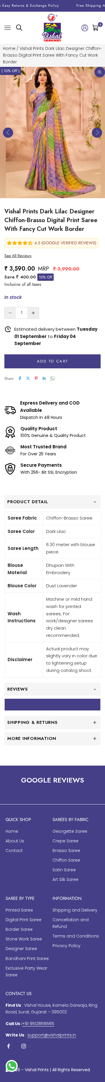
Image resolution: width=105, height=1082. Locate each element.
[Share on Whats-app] (52, 378)
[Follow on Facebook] (8, 1046)
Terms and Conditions (75, 936)
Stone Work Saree (24, 939)
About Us (15, 841)
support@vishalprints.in (51, 1035)
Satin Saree (64, 870)
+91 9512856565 (38, 1024)
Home (9, 48)
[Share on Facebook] (20, 378)
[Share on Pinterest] (36, 378)
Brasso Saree (66, 850)
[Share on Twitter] (28, 378)
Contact (14, 850)
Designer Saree (21, 949)
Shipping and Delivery (74, 910)
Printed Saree (19, 910)
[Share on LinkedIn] (44, 378)
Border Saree (19, 929)
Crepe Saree (65, 841)
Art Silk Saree (65, 879)
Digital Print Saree (23, 920)
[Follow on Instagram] (24, 1046)
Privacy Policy (66, 946)
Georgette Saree (69, 831)
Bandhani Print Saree (27, 958)
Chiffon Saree (66, 860)
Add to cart (52, 361)
